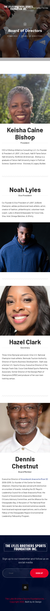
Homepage (12, 36)
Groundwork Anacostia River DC (34, 479)
